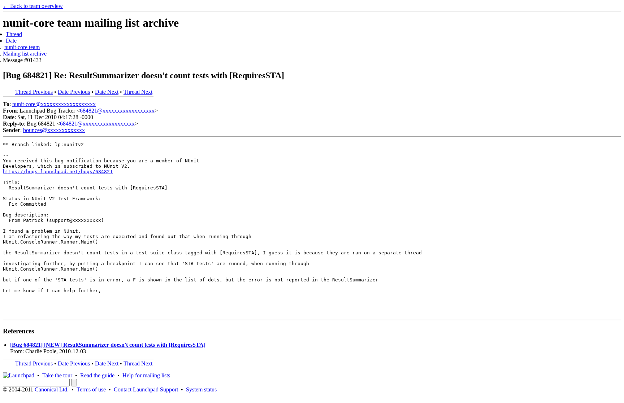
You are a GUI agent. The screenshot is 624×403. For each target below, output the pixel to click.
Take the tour (57, 375)
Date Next (106, 92)
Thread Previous (34, 92)
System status (201, 389)
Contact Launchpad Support (146, 389)
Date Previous (74, 92)
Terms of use (91, 389)
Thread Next (138, 92)
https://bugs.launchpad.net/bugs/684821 (58, 171)
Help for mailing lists (146, 375)
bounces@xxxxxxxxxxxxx (54, 130)
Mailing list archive (25, 54)
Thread (14, 34)
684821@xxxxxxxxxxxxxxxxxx (117, 111)
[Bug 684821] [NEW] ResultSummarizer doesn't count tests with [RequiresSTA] (107, 345)
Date (11, 41)
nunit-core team (22, 47)
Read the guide (97, 375)
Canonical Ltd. (52, 389)
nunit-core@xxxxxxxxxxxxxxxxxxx (54, 104)
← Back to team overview (33, 6)
